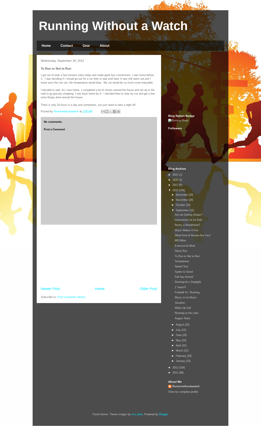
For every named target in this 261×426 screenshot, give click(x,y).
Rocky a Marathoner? (187, 224)
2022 (176, 174)
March (180, 350)
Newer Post (50, 289)
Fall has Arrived (184, 276)
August (180, 324)
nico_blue (137, 414)
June (179, 335)
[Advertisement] (98, 255)
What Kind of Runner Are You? (193, 235)
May (179, 340)
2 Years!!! (180, 287)
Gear (86, 45)
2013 (176, 190)
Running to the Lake (186, 312)
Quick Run (181, 250)
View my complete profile (183, 391)
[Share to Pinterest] (118, 111)
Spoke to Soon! (184, 271)
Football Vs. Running (187, 292)
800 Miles (180, 240)
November (182, 199)
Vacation (180, 302)
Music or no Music (186, 297)
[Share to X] (111, 111)
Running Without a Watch (113, 26)
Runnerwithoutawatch (186, 386)
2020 (176, 179)
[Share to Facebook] (115, 111)
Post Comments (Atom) (71, 297)
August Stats (182, 318)
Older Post (148, 289)
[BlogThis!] (107, 111)
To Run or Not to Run (187, 256)
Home (46, 45)
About (104, 45)
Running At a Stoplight (188, 281)
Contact (67, 45)
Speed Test (181, 266)
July (178, 329)
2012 (176, 367)
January (181, 360)
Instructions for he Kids (188, 219)
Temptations (182, 261)
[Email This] (103, 111)
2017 (176, 184)
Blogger (163, 414)
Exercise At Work (185, 245)
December (182, 194)
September (182, 210)
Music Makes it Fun (186, 230)
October (181, 204)
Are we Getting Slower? (188, 214)
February (181, 355)
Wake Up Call (183, 307)
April (179, 345)
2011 (176, 372)
